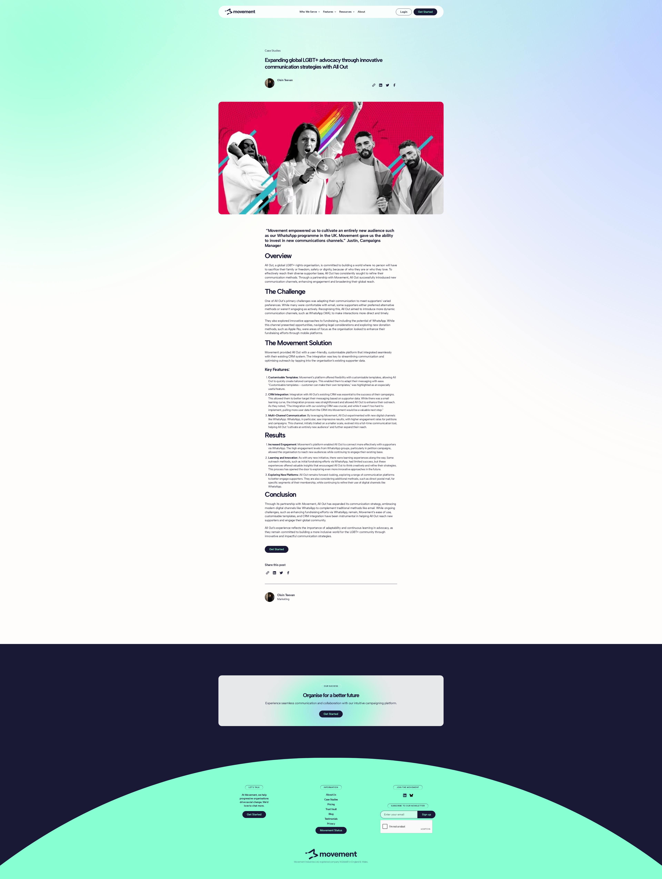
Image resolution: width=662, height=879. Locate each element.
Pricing (331, 804)
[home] (247, 12)
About (361, 11)
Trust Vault (331, 809)
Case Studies (331, 799)
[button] (308, 12)
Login (403, 11)
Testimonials (331, 818)
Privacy (331, 823)
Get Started (425, 11)
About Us (331, 794)
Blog (331, 814)
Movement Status (331, 830)
